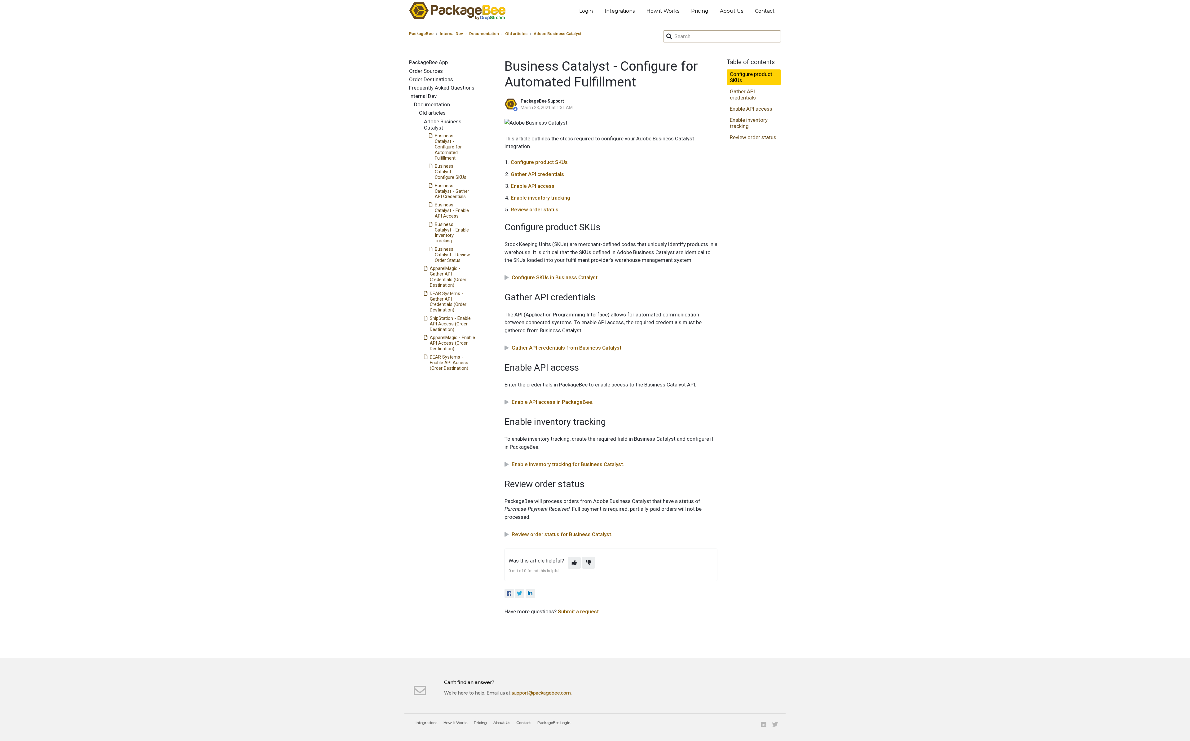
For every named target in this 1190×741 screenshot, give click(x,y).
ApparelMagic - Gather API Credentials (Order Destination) (448, 277)
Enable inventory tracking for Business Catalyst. (568, 464)
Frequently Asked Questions (441, 88)
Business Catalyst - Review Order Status (452, 254)
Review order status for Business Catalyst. (562, 534)
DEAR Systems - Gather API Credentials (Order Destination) (448, 302)
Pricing (699, 11)
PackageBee (421, 33)
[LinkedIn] (530, 593)
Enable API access (532, 186)
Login (586, 11)
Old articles (516, 33)
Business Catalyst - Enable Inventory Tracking (452, 233)
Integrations (620, 11)
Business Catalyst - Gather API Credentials (452, 191)
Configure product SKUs (539, 162)
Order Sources (426, 71)
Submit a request (578, 611)
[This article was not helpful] (588, 563)
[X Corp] (519, 593)
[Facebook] (509, 593)
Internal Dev (451, 33)
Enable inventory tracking (540, 198)
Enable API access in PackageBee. (552, 402)
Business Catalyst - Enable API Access (452, 210)
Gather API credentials (537, 174)
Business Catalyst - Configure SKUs (450, 171)
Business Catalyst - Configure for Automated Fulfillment (448, 147)
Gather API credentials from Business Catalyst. (567, 348)
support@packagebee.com (541, 693)
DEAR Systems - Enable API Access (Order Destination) (449, 362)
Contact (765, 11)
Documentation (484, 33)
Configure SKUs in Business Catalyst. (555, 277)
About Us (731, 11)
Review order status (534, 209)
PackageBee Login (554, 722)
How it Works (662, 11)
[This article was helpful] (574, 563)
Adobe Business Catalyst (557, 33)
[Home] (457, 11)
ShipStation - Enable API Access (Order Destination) (450, 323)
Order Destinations (431, 79)
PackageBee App (428, 62)
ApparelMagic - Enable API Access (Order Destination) (452, 343)
